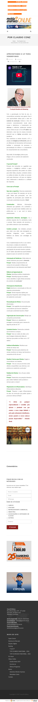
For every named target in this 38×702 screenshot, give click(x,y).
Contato (10, 677)
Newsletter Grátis (14, 674)
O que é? (12, 648)
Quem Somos (12, 638)
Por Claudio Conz (21, 41)
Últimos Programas (15, 666)
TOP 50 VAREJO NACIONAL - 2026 (19, 651)
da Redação (19, 59)
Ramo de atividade (13, 502)
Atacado (11, 507)
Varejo (11, 505)
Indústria (11, 512)
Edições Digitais (12, 643)
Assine (10, 669)
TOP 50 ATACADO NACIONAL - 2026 (20, 654)
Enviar (13, 527)
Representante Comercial (18, 509)
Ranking (10, 646)
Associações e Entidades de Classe (18, 514)
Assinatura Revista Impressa (17, 672)
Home (14, 41)
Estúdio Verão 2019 (15, 661)
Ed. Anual (11, 656)
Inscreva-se (13, 664)
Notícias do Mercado (14, 641)
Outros (11, 518)
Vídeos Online (12, 659)
